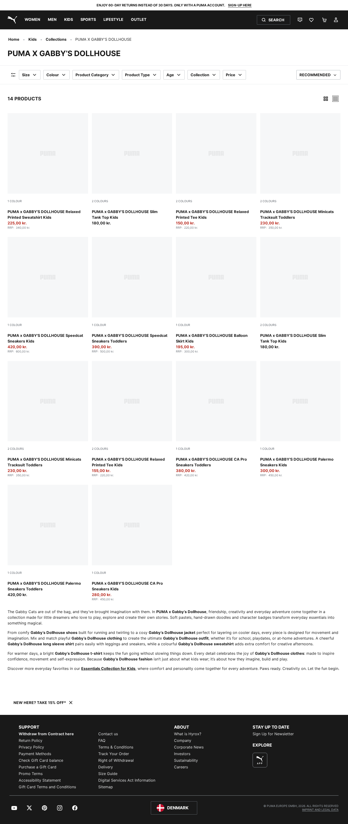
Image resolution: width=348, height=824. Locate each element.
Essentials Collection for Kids (108, 668)
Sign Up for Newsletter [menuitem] (273, 733)
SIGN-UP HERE (240, 5)
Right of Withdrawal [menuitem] (116, 760)
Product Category (92, 74)
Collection (200, 74)
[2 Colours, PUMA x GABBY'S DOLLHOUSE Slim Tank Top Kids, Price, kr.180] (132, 169)
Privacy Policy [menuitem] (31, 747)
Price (230, 74)
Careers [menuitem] (181, 767)
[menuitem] (32, 19)
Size (26, 74)
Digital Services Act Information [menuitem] (126, 780)
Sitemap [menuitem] (105, 786)
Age (170, 74)
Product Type (137, 74)
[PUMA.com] (11, 20)
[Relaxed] (335, 99)
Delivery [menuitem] (105, 767)
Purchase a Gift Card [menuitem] (37, 767)
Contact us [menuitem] (108, 733)
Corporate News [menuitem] (189, 747)
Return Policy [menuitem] (30, 740)
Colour (52, 74)
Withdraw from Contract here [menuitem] (46, 733)
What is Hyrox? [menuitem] (187, 733)
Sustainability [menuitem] (186, 760)
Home (13, 39)
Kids (32, 39)
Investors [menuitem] (182, 753)
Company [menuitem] (182, 740)
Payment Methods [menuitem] (35, 753)
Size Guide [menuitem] (107, 773)
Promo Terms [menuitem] (31, 773)
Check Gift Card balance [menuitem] (41, 760)
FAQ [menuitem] (101, 740)
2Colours (100, 201)
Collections (56, 39)
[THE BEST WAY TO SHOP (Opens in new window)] (260, 760)
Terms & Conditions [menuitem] (115, 747)
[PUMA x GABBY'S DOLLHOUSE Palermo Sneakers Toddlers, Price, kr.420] (48, 541)
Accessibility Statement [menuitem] (40, 780)
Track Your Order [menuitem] (113, 753)
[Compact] (325, 98)
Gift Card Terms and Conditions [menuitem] (47, 786)
